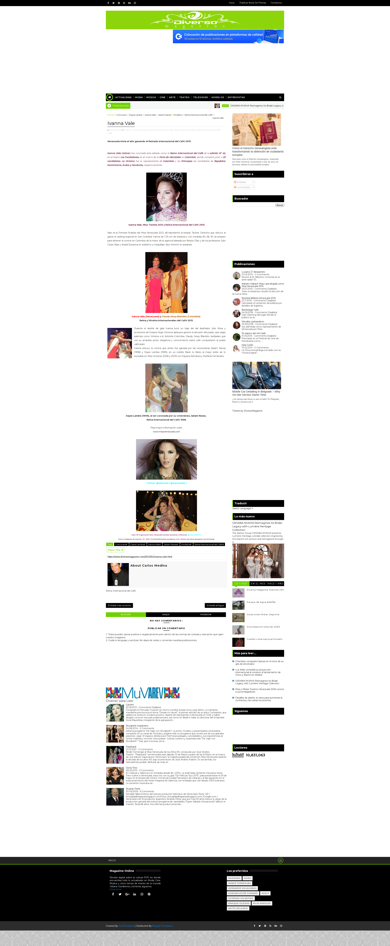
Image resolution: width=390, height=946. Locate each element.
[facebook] (108, 3)
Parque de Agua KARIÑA (261, 602)
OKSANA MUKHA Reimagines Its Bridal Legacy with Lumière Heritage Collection (240, 105)
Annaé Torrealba (239, 883)
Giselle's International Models (264, 639)
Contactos (276, 2)
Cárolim (130, 704)
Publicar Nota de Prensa (252, 2)
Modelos (218, 97)
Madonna (234, 878)
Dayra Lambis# (137, 544)
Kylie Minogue (262, 903)
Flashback (131, 746)
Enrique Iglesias (238, 903)
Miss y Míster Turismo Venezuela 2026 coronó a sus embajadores (259, 690)
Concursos (121, 115)
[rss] (124, 3)
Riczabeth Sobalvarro (137, 725)
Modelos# (186, 544)
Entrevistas (236, 97)
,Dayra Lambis (154, 130)
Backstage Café (250, 309)
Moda (139, 97)
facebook (205, 614)
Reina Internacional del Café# (209, 544)
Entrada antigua (215, 605)
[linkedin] (134, 894)
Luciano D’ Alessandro (253, 272)
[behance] (129, 3)
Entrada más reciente (119, 605)
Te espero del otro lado (254, 333)
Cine (162, 97)
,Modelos (192, 130)
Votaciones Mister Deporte (263, 614)
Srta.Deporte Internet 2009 (263, 627)
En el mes (258, 583)
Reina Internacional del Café (199, 115)
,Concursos (141, 130)
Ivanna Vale (150, 115)
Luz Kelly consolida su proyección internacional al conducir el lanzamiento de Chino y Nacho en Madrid (258, 672)
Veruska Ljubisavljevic (253, 321)
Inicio (232, 2)
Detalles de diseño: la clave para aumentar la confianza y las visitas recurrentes (258, 699)
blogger (126, 614)
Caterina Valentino (240, 898)
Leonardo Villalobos (242, 888)
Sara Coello (247, 345)
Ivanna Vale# (154, 544)
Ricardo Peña (133, 788)
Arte (172, 97)
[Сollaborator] (228, 36)
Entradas (241, 182)
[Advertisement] (195, 66)
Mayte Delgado (238, 908)
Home (110, 115)
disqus (165, 614)
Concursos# (121, 544)
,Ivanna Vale (167, 130)
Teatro (184, 97)
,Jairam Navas (180, 130)
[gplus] (127, 894)
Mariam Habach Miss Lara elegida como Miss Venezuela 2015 (263, 285)
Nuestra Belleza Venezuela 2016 (259, 298)
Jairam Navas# (171, 544)
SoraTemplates (126, 926)
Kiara (247, 878)
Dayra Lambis (135, 115)
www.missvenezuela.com (166, 431)
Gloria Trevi (131, 767)
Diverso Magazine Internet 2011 (265, 590)
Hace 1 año (276, 583)
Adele (265, 893)
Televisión (200, 97)
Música (151, 97)
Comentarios (243, 187)
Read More (116, 889)
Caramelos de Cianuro (243, 893)
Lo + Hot (241, 583)
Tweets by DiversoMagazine (247, 410)
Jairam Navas (164, 115)
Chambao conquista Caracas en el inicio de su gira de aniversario (259, 662)
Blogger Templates (162, 926)
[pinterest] (119, 3)
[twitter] (113, 3)
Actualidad (123, 97)
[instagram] (135, 3)
